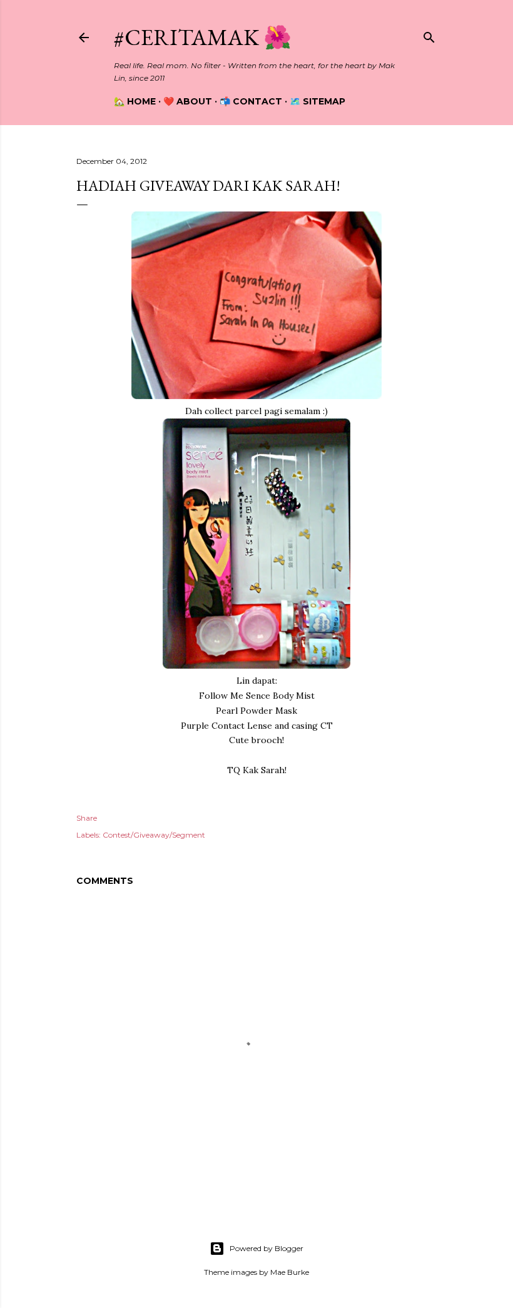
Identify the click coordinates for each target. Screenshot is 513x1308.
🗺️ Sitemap (317, 101)
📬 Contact (251, 101)
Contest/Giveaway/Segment (154, 834)
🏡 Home (135, 101)
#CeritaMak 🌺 (203, 37)
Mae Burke (289, 1272)
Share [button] (86, 818)
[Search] (429, 35)
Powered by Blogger (266, 1248)
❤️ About (187, 101)
